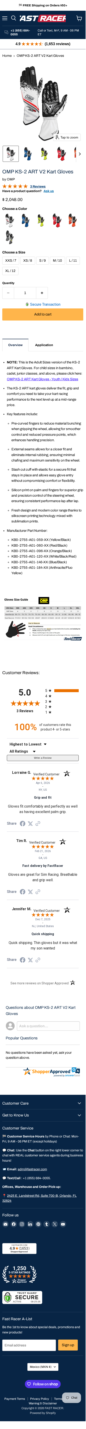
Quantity (8, 283)
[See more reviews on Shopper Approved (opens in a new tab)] (37, 824)
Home (7, 55)
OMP (11, 179)
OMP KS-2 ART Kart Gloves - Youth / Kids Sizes (42, 379)
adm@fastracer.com (32, 1169)
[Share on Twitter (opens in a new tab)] (30, 824)
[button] (10, 154)
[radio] (62, 690)
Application (44, 345)
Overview (15, 345)
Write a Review (43, 757)
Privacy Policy (39, 1398)
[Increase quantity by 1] (42, 293)
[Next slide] (79, 153)
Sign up (68, 1345)
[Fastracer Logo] (43, 18)
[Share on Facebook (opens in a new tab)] (22, 824)
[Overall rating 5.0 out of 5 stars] (15, 187)
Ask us (49, 191)
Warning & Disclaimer (43, 1403)
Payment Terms (14, 1398)
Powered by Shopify (43, 1413)
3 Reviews (38, 186)
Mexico (41, 1367)
